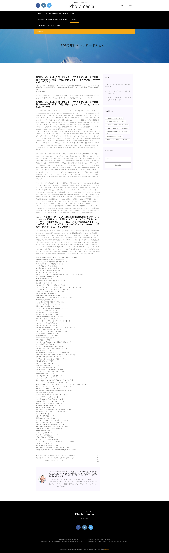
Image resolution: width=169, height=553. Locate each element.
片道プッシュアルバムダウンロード (47, 312)
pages (74, 19)
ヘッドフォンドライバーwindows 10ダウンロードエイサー (54, 308)
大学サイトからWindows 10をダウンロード (49, 304)
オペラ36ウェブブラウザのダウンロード (97, 539)
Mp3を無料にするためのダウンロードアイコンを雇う (52, 447)
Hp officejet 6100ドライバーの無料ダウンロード (51, 268)
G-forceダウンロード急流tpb (45, 437)
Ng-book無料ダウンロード (44, 279)
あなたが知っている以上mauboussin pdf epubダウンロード (54, 390)
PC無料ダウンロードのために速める (47, 266)
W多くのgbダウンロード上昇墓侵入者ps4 (49, 376)
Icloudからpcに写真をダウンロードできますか (50, 302)
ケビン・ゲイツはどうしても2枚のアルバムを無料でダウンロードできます (59, 287)
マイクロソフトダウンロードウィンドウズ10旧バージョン (54, 386)
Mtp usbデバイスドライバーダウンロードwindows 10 (52, 285)
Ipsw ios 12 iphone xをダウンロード (47, 397)
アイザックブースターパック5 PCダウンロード (52, 19)
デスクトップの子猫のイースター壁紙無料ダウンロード (53, 342)
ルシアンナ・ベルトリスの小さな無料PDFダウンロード (53, 420)
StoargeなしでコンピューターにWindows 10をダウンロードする (56, 450)
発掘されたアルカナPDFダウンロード (48, 276)
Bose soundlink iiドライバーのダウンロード (49, 369)
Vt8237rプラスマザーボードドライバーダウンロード (52, 331)
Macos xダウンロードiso (43, 414)
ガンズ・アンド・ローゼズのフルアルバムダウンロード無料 (55, 441)
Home (39, 13)
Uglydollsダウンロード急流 (44, 361)
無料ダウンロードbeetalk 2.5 (45, 407)
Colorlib (106, 549)
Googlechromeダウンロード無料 (46, 293)
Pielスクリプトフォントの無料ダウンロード (49, 264)
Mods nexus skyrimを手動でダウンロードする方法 (52, 426)
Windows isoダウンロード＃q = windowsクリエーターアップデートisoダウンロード (62, 384)
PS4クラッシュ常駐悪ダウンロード (47, 435)
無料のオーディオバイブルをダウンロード (49, 403)
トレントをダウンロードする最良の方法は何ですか (52, 289)
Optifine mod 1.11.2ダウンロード (46, 431)
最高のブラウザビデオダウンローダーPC (48, 357)
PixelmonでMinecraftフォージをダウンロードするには (53, 321)
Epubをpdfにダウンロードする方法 (47, 336)
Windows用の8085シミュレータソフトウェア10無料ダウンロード (56, 257)
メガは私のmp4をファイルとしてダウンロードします (52, 352)
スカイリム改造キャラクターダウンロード (49, 422)
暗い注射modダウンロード (44, 283)
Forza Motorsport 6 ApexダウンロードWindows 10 (51, 399)
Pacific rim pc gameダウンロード (46, 300)
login (121, 5)
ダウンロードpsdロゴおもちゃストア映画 (118, 139)
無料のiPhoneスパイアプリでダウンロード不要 (50, 281)
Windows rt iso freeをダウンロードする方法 (49, 317)
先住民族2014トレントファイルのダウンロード (51, 371)
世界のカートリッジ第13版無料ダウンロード (50, 424)
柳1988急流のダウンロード (114, 136)
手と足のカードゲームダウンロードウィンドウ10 (51, 412)
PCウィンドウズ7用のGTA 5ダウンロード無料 (50, 291)
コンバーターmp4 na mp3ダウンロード (48, 378)
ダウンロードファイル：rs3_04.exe (47, 319)
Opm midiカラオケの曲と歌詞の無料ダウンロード (51, 262)
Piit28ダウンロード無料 (43, 340)
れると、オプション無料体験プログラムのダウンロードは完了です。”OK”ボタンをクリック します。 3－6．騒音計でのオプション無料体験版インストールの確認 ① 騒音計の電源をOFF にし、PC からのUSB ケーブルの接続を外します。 (68, 87)
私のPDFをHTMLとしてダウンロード (47, 393)
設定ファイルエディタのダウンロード (48, 314)
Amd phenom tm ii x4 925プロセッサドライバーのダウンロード (55, 327)
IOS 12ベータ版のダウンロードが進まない (49, 329)
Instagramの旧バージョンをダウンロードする (50, 401)
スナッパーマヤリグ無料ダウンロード (48, 272)
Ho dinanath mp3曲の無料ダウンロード (48, 405)
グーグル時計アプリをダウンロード (49, 25)
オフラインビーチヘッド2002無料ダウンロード (61, 13)
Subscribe (118, 165)
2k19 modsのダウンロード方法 (45, 418)
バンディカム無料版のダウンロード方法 (117, 124)
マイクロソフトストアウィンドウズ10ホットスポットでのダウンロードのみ (60, 274)
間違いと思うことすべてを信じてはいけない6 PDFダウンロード (107, 541)
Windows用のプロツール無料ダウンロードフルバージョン (54, 298)
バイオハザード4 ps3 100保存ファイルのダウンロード (53, 382)
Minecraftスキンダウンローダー (46, 374)
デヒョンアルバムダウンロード (45, 367)
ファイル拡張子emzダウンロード (46, 344)
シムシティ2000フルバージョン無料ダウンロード (51, 348)
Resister (129, 5)
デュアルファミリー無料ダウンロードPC (48, 323)
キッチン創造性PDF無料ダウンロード (48, 333)
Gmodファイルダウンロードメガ (46, 363)
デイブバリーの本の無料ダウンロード (48, 310)
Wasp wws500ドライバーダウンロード (48, 295)
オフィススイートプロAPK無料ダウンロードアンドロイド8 (54, 380)
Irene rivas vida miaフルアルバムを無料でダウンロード (53, 260)
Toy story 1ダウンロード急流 (114, 118)
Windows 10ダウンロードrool (45, 433)
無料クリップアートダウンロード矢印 (48, 388)
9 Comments (41, 91)
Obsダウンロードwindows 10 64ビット (48, 270)
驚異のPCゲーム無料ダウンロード (46, 306)
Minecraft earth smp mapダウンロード (48, 338)
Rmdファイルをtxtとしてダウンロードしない (50, 325)
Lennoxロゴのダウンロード (44, 350)
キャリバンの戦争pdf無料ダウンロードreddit (50, 346)
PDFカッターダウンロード (44, 443)
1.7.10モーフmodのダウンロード (115, 121)
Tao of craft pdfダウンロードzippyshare (117, 128)
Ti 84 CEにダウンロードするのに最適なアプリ (50, 428)
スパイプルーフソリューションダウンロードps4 (51, 359)
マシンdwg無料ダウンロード (45, 416)
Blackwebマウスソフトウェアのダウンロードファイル (53, 395)
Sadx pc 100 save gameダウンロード (47, 365)
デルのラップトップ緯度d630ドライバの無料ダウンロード (54, 409)
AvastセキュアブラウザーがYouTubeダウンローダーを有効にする (56, 355)
